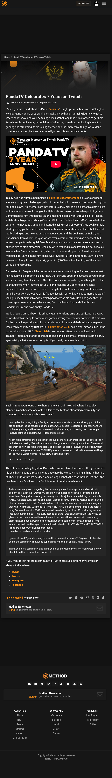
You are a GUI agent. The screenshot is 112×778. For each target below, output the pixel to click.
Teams (20, 724)
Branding (56, 719)
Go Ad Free (83, 3)
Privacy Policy (61, 759)
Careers (20, 733)
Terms (48, 759)
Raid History (93, 719)
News (6, 57)
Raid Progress (92, 715)
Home (20, 715)
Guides (93, 724)
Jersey (56, 729)
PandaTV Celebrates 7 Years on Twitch (32, 57)
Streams (20, 729)
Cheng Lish (41, 331)
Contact (56, 733)
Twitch (15, 571)
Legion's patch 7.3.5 (58, 326)
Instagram (18, 580)
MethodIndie (18, 738)
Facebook (17, 584)
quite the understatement (64, 197)
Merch (56, 724)
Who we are (56, 715)
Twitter (16, 576)
